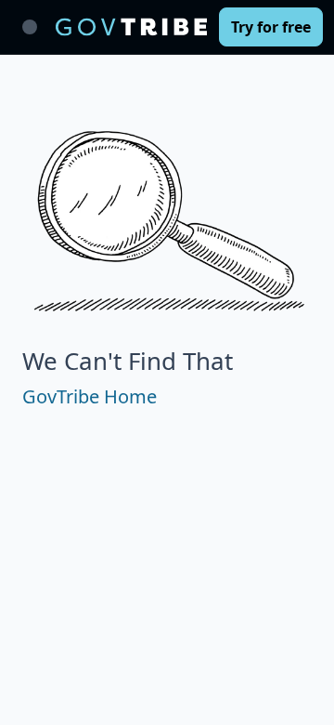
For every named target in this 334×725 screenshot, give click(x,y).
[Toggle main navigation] (29, 27)
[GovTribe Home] (131, 27)
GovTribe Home (89, 396)
